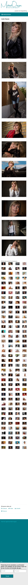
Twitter (11, 508)
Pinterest (4, 511)
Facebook (4, 508)
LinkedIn (18, 508)
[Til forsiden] (11, 4)
